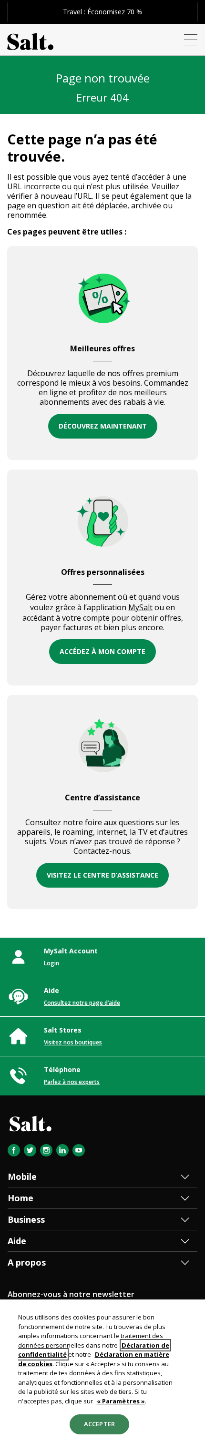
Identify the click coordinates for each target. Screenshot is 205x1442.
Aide (17, 1241)
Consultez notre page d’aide (82, 1003)
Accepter (99, 1424)
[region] (102, 1370)
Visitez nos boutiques (73, 1042)
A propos (27, 1262)
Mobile (22, 1176)
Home (20, 1198)
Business (26, 1219)
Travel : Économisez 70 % (102, 11)
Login (51, 963)
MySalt (140, 607)
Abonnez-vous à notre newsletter (71, 1294)
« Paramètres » (121, 1401)
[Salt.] (30, 39)
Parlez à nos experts (72, 1082)
